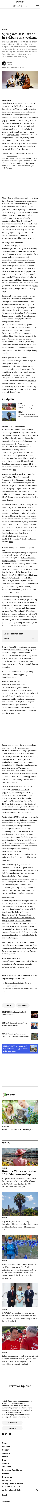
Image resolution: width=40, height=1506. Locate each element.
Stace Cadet (28, 224)
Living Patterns (17, 840)
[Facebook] (3, 1434)
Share (8, 1005)
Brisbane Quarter (16, 602)
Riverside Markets (16, 918)
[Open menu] (37, 6)
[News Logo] (20, 6)
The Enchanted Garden (18, 301)
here (17, 392)
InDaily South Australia (12, 1484)
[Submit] (33, 638)
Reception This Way (19, 756)
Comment (22, 1005)
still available (12, 156)
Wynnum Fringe (14, 360)
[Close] (37, 1490)
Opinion (5, 1450)
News (4, 1443)
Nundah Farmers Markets (20, 926)
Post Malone (19, 153)
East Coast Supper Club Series (19, 251)
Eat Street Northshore (19, 932)
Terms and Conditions (12, 1470)
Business (6, 1446)
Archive (5, 1474)
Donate (12, 1428)
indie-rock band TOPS (24, 103)
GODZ (30, 383)
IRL (32, 504)
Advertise (6, 1480)
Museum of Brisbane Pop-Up (20, 650)
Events (5, 1457)
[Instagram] (6, 1434)
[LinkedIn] (10, 1434)
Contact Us (7, 1477)
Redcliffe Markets (12, 929)
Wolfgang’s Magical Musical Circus (16, 474)
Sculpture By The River (20, 789)
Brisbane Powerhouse (18, 149)
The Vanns (11, 209)
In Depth (6, 1453)
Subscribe (12, 1423)
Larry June (22, 215)
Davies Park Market (17, 923)
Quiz (4, 1460)
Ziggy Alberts (7, 198)
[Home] (20, 2)
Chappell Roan (13, 135)
